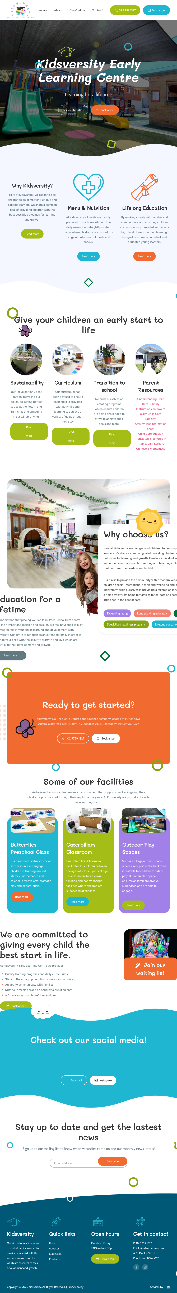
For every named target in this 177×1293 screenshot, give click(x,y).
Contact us (55, 1259)
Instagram (106, 1080)
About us (54, 1248)
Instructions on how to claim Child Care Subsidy (150, 414)
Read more (32, 234)
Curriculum (77, 10)
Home (43, 10)
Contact (97, 10)
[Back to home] (21, 10)
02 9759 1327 (75, 738)
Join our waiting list (150, 968)
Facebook (76, 1080)
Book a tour (107, 110)
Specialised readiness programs (126, 624)
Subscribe (113, 1161)
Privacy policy (75, 1287)
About (58, 10)
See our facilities (73, 110)
